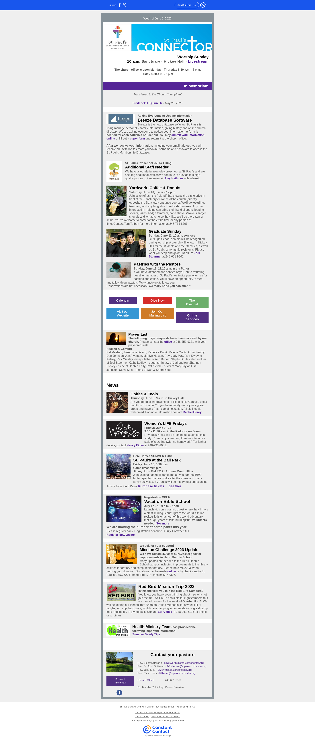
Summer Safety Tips (146, 634)
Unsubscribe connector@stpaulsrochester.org (157, 712)
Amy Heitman (174, 178)
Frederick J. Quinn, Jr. (148, 103)
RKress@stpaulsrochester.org (177, 673)
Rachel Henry (192, 412)
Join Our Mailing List (157, 313)
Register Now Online (120, 534)
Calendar (122, 300)
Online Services (192, 317)
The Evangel (192, 302)
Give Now (157, 300)
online (171, 571)
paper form (137, 138)
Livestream (198, 61)
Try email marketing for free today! (157, 736)
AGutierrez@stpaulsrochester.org (186, 666)
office (168, 341)
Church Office (146, 680)
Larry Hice (165, 611)
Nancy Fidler (135, 445)
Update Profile (142, 716)
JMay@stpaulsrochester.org (175, 669)
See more (162, 523)
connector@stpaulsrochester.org (155, 720)
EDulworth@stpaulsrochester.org (184, 662)
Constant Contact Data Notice (165, 716)
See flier (174, 486)
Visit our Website (123, 313)
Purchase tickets (151, 486)
